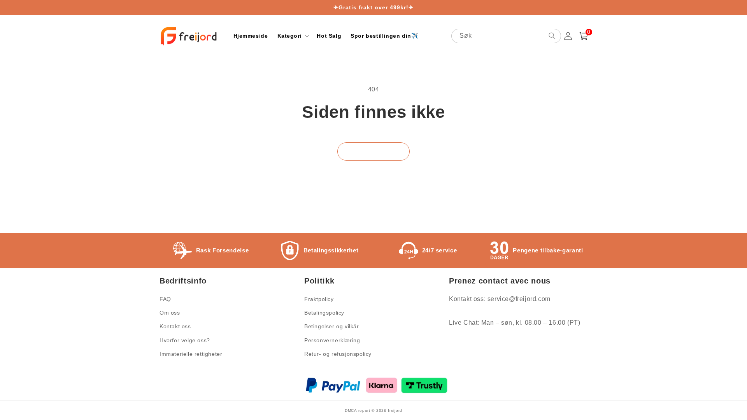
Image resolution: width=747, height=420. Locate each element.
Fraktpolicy (319, 299)
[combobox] (506, 36)
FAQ (165, 299)
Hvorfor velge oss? (185, 340)
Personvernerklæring (332, 340)
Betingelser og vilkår (331, 326)
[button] (292, 36)
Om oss (170, 313)
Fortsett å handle (373, 151)
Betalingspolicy (324, 313)
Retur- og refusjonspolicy (338, 354)
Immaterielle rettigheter (191, 354)
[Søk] (552, 35)
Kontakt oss (175, 326)
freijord (395, 410)
